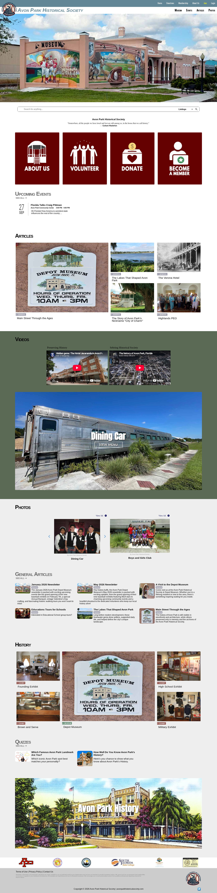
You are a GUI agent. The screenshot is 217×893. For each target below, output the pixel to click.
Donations (170, 3)
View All (99, 516)
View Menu (108, 444)
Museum (178, 10)
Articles (200, 10)
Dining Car (108, 436)
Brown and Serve (28, 727)
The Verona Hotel (168, 277)
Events (189, 10)
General (21, 314)
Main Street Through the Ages (35, 318)
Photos (212, 10)
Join (205, 3)
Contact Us (48, 872)
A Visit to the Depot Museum (172, 584)
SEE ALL (20, 198)
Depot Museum (72, 726)
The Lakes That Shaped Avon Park (130, 279)
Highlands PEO (167, 318)
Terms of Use (22, 872)
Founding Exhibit (28, 686)
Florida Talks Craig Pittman (46, 205)
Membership (183, 3)
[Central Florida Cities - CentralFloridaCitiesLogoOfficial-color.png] (71, 862)
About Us (195, 3)
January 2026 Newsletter (45, 584)
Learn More (108, 817)
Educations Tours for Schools (48, 609)
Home (160, 3)
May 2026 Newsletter (105, 584)
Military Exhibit (167, 727)
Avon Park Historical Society (50, 10)
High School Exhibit (170, 686)
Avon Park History (108, 808)
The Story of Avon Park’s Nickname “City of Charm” (127, 319)
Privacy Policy (35, 872)
